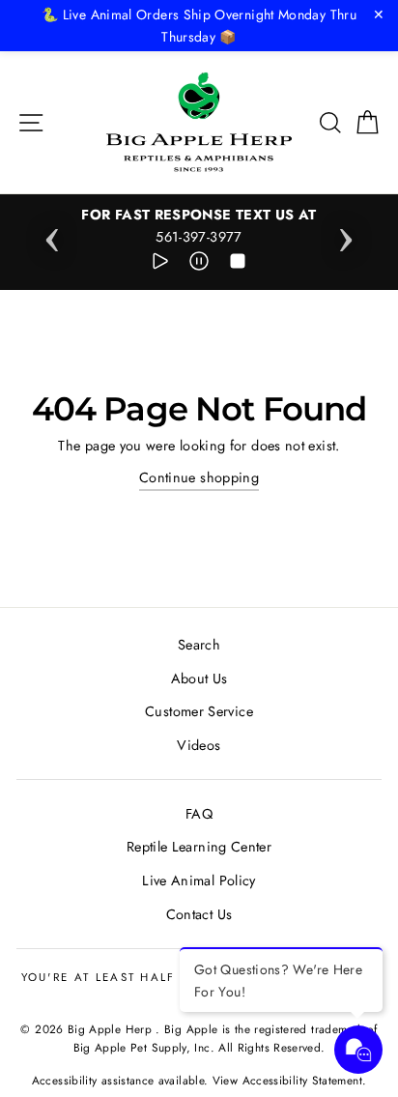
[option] (199, 226)
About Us (199, 678)
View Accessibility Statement (287, 1080)
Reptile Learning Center (199, 846)
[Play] (160, 264)
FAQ (199, 813)
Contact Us (199, 914)
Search (199, 644)
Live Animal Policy (199, 880)
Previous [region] (52, 234)
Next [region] (346, 234)
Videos (198, 745)
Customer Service (199, 711)
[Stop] (237, 264)
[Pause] (199, 264)
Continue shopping (199, 477)
